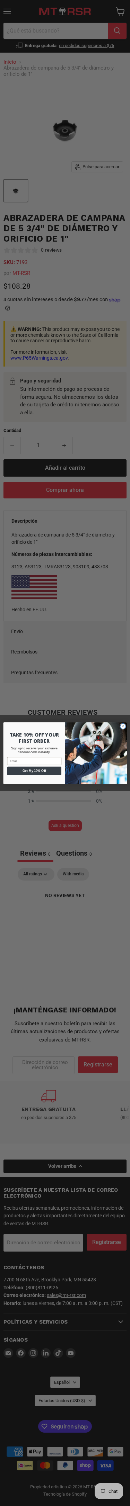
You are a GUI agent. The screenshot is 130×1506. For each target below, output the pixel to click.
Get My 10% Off (34, 770)
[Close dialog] (122, 726)
